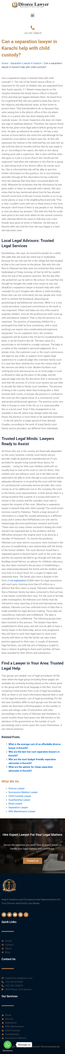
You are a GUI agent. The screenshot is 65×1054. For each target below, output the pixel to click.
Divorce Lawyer (17, 788)
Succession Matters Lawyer (23, 792)
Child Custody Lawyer (20, 796)
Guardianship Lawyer (19, 799)
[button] (32, 15)
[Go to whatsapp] (8, 1045)
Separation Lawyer (18, 807)
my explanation (18, 580)
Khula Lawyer (15, 803)
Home (5, 63)
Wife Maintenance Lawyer (22, 811)
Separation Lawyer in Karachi (25, 63)
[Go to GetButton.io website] (8, 1051)
